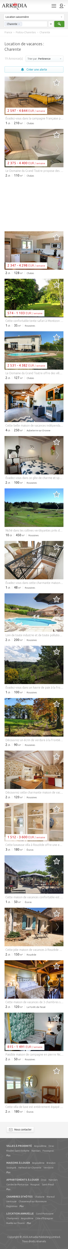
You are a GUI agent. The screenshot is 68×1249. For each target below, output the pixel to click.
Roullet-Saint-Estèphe (17, 1150)
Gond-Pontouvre (44, 1213)
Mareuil (51, 1196)
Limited (44, 1236)
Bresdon (51, 1163)
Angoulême (40, 1146)
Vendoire (48, 1167)
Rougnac (35, 1184)
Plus (8, 1155)
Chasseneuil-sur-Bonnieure (33, 1201)
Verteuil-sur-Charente (29, 1167)
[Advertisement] (34, 204)
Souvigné (11, 1167)
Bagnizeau (11, 1206)
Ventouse (11, 1201)
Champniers (12, 1218)
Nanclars (36, 1150)
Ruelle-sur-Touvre (15, 1223)
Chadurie (39, 1196)
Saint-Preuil (48, 1184)
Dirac (51, 1146)
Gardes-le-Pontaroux (17, 1184)
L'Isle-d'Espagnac (44, 1218)
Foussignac (48, 1150)
